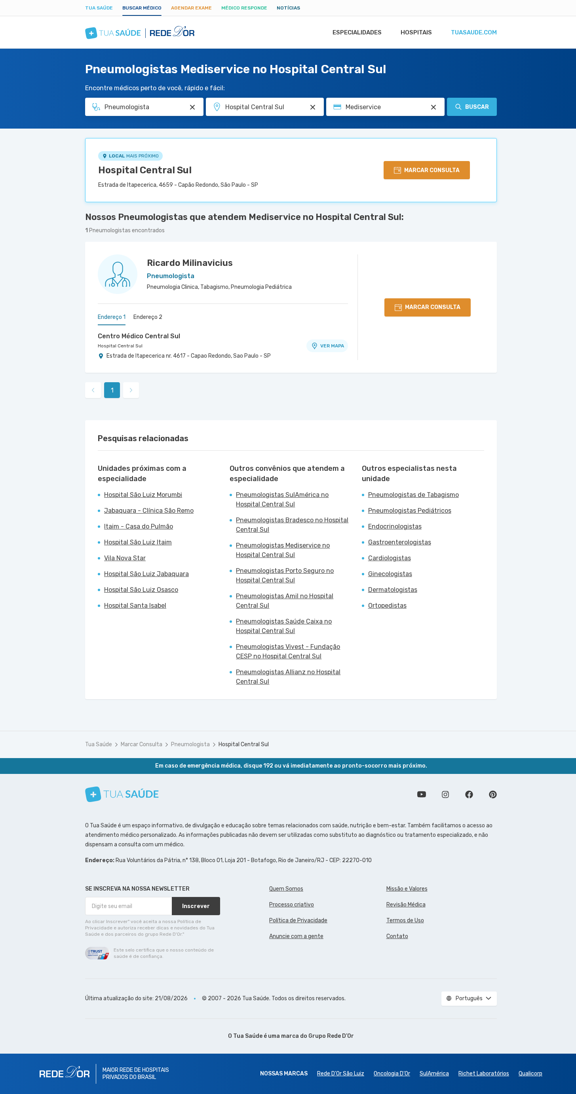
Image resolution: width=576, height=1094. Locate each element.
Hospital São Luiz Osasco (141, 589)
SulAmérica (434, 1073)
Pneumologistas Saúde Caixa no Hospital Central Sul (284, 626)
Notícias (288, 8)
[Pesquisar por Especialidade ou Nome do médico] (192, 107)
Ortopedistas (387, 605)
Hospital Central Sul (145, 170)
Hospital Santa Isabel (135, 605)
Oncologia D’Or (392, 1073)
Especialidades (357, 32)
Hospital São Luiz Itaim (138, 542)
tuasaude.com (474, 32)
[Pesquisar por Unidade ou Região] (312, 107)
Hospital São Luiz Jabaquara (146, 574)
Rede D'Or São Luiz (340, 1073)
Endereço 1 (111, 317)
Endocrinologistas (395, 526)
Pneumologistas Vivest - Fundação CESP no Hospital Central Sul (288, 651)
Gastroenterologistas (399, 542)
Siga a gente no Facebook (469, 794)
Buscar (477, 107)
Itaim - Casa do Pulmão (138, 526)
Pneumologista (190, 744)
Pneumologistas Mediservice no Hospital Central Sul (283, 550)
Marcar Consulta (141, 744)
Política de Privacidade (298, 920)
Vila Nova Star (125, 558)
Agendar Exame (191, 8)
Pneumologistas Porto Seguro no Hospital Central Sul (285, 575)
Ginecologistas (390, 574)
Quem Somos (286, 888)
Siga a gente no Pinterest (493, 794)
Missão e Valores (407, 888)
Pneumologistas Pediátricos (409, 510)
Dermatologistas (392, 589)
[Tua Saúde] (122, 794)
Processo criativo (291, 904)
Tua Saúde (99, 8)
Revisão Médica (406, 904)
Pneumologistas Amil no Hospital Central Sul (284, 600)
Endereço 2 (147, 317)
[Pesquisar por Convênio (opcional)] (433, 107)
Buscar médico (142, 8)
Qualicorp (530, 1073)
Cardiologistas (389, 558)
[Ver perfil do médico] (117, 274)
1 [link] (112, 390)
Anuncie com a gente (296, 936)
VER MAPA (332, 346)
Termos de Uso (405, 920)
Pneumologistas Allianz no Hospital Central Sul (288, 676)
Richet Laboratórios (483, 1073)
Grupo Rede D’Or (331, 1036)
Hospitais (416, 32)
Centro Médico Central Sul (139, 336)
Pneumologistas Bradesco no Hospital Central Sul (292, 524)
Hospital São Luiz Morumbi (143, 495)
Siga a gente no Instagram (445, 794)
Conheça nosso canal (422, 794)
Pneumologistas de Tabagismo (413, 495)
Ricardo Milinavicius (190, 263)
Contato (397, 936)
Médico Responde (244, 8)
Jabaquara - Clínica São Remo (149, 510)
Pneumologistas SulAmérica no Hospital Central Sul (282, 499)
